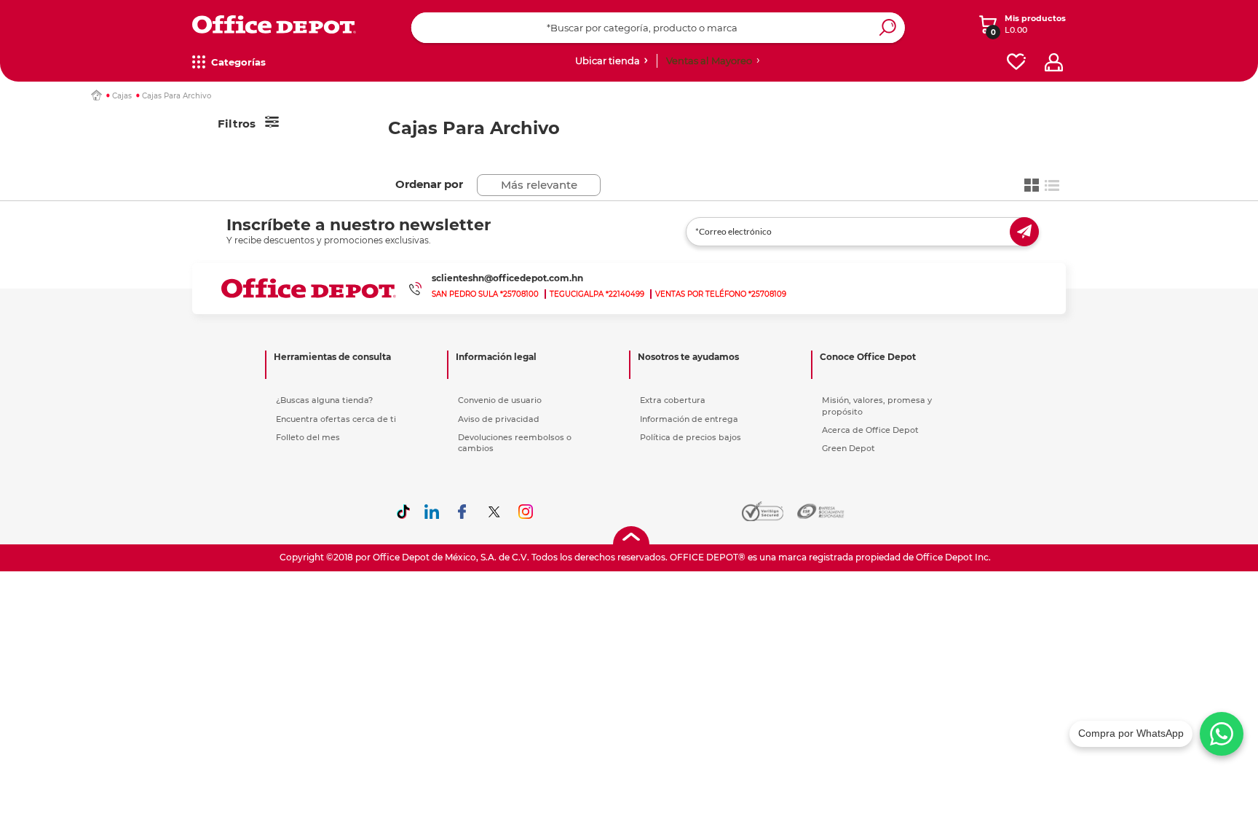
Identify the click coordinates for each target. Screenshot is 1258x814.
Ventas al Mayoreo (709, 60)
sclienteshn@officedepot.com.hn (507, 278)
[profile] (1054, 62)
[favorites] (1016, 62)
